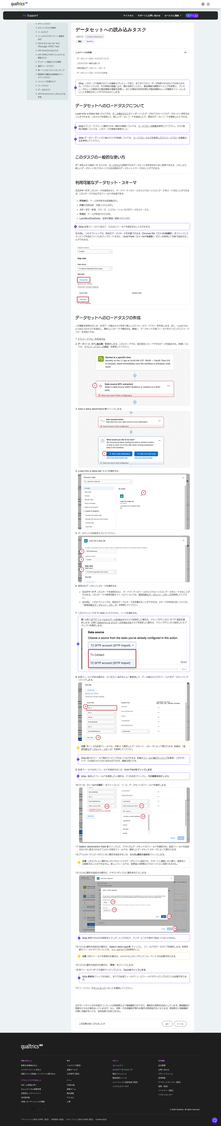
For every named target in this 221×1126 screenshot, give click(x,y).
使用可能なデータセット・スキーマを (155, 595)
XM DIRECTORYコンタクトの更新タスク (51, 56)
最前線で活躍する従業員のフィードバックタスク (51, 75)
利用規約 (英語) (57, 1119)
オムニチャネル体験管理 (31, 1089)
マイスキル (128, 15)
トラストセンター (165, 1094)
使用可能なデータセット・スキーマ (100, 605)
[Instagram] (22, 1109)
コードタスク (43, 86)
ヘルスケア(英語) (74, 1065)
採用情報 (162, 1078)
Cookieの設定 (101, 1119)
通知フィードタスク (46, 66)
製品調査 (70, 1093)
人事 (68, 1101)
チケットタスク (44, 24)
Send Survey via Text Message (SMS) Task (49, 44)
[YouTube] (44, 1109)
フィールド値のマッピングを (156, 758)
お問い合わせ (163, 1069)
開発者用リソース (119, 1078)
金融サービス (72, 1069)
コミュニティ (117, 1065)
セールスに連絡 (171, 15)
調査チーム (71, 1089)
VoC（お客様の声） (29, 1085)
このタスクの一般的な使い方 (88, 63)
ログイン (192, 15)
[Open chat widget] (215, 1120)
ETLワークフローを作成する (91, 339)
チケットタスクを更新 (47, 28)
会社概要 (162, 1065)
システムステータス (120, 1086)
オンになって (99, 988)
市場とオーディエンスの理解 (33, 1101)
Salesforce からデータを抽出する (114, 622)
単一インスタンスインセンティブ (51, 70)
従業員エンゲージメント (31, 1093)
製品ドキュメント (119, 1073)
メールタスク (43, 32)
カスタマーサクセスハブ (122, 1069)
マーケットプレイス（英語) (169, 1082)
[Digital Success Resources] (202, 4)
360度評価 (25, 1097)
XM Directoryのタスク (48, 50)
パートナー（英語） (166, 1090)
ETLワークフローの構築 (96, 347)
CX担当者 (71, 1085)
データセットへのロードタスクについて (93, 58)
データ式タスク (44, 90)
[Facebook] (28, 1109)
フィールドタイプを (120, 950)
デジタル (70, 1097)
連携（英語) (163, 1086)
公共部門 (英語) (73, 1073)
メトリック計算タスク (47, 81)
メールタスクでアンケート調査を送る (51, 37)
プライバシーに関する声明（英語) (35, 1119)
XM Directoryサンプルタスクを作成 (51, 95)
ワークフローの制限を (148, 126)
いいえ (180, 1023)
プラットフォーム (165, 1073)
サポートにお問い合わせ (149, 15)
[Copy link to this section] (73, 106)
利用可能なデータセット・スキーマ (91, 68)
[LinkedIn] (39, 1109)
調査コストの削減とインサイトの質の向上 (38, 1073)
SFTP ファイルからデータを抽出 (106, 620)
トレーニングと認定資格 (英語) (125, 1082)
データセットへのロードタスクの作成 (92, 73)
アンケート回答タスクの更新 (49, 62)
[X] (33, 1109)
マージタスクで (116, 165)
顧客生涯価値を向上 (29, 1065)
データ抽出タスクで (121, 114)
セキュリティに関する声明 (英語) (79, 1119)
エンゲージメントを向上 (31, 1069)
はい (167, 1023)
